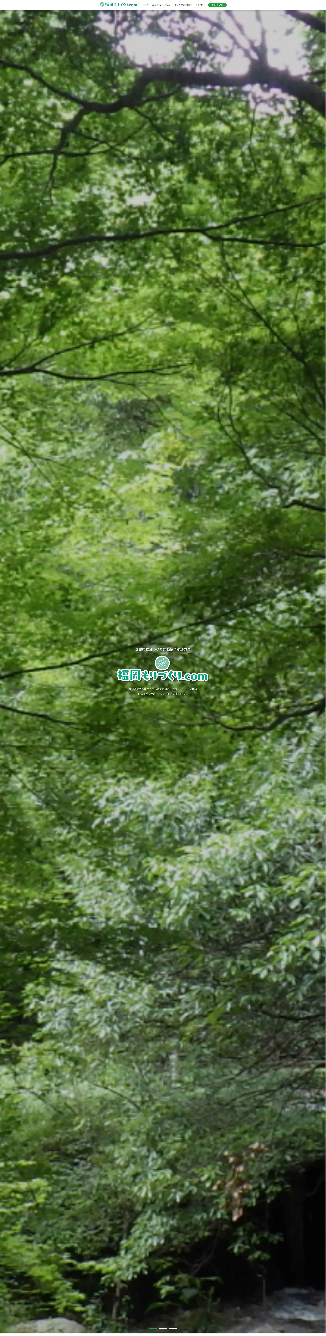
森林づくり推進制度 (183, 5)
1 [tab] (154, 1328)
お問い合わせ (217, 5)
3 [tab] (174, 1328)
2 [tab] (164, 1328)
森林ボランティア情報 (161, 5)
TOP (145, 5)
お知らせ (199, 5)
